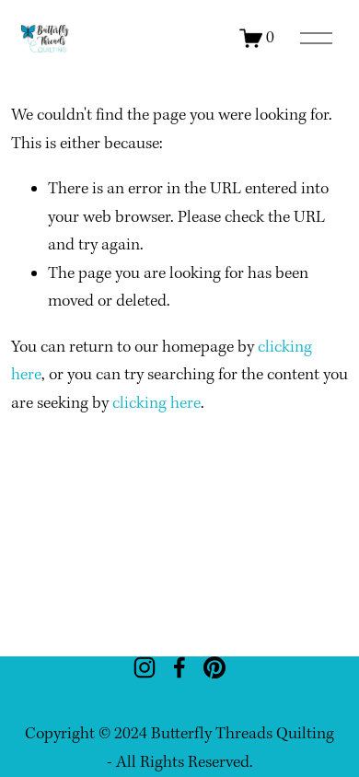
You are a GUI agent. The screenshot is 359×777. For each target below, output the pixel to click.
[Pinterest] (214, 667)
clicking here (156, 403)
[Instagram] (144, 667)
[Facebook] (179, 667)
